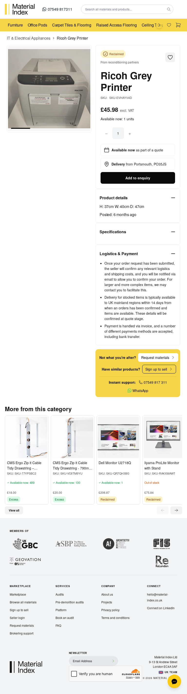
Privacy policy (110, 610)
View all (14, 510)
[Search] (169, 9)
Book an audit (65, 618)
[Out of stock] (156, 453)
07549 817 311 (155, 382)
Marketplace (18, 594)
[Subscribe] (113, 661)
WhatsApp (140, 390)
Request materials (22, 625)
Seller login (17, 618)
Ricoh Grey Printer (72, 38)
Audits (60, 594)
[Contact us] (174, 681)
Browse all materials (23, 602)
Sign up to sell (19, 610)
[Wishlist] (169, 25)
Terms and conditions (115, 618)
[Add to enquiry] (19, 453)
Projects (106, 602)
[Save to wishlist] (11, 453)
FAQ (58, 625)
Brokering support (21, 633)
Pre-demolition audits (70, 602)
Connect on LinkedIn (161, 608)
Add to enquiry (137, 177)
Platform (61, 610)
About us (107, 594)
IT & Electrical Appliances (28, 38)
